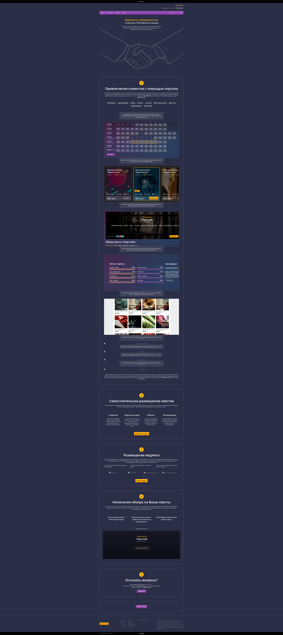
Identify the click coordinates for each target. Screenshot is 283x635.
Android (141, 338)
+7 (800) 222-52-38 (179, 5)
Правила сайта (131, 626)
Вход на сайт (165, 8)
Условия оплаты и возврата (143, 620)
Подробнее (141, 591)
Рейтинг (140, 103)
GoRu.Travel (148, 106)
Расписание (110, 12)
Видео (122, 623)
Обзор (133, 103)
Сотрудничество (131, 624)
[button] (180, 8)
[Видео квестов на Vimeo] (143, 633)
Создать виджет (141, 480)
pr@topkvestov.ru (130, 95)
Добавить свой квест (141, 433)
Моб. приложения (160, 103)
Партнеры (123, 624)
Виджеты (130, 623)
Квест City (172, 103)
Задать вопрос (141, 606)
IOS (159, 337)
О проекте (130, 621)
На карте (124, 12)
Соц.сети (148, 103)
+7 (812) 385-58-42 (146, 95)
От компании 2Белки (141, 541)
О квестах (123, 626)
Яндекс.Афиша (136, 106)
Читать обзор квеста (142, 548)
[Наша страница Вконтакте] (140, 633)
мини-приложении (150, 292)
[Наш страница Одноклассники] (141, 633)
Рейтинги (117, 12)
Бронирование (123, 103)
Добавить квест (104, 623)
